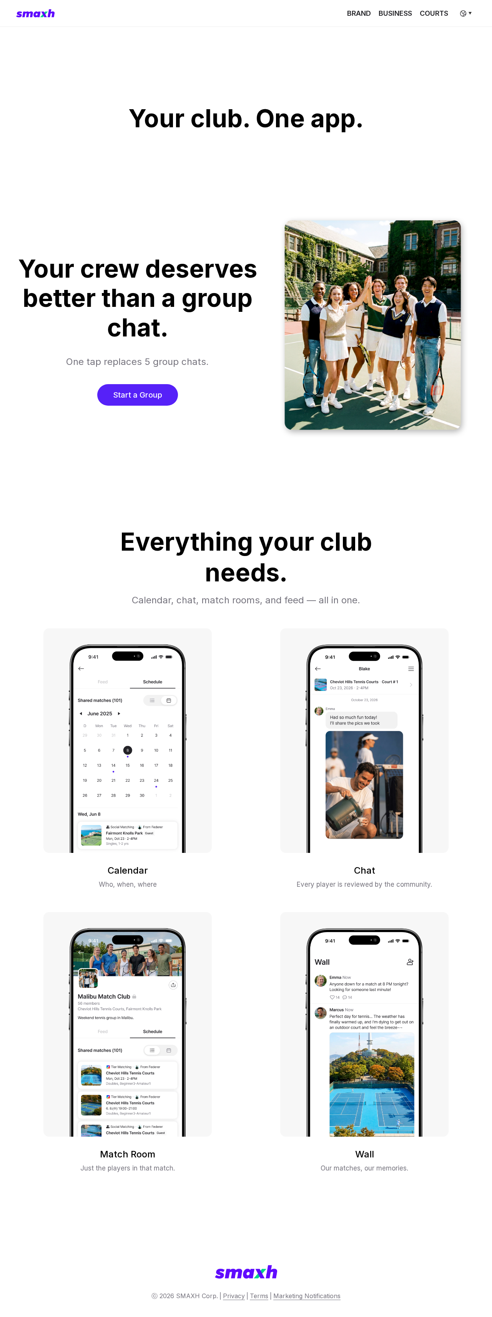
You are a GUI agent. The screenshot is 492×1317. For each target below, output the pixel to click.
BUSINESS (395, 13)
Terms (259, 1296)
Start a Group (137, 395)
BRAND (359, 13)
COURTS (434, 13)
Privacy (234, 1296)
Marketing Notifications (307, 1296)
